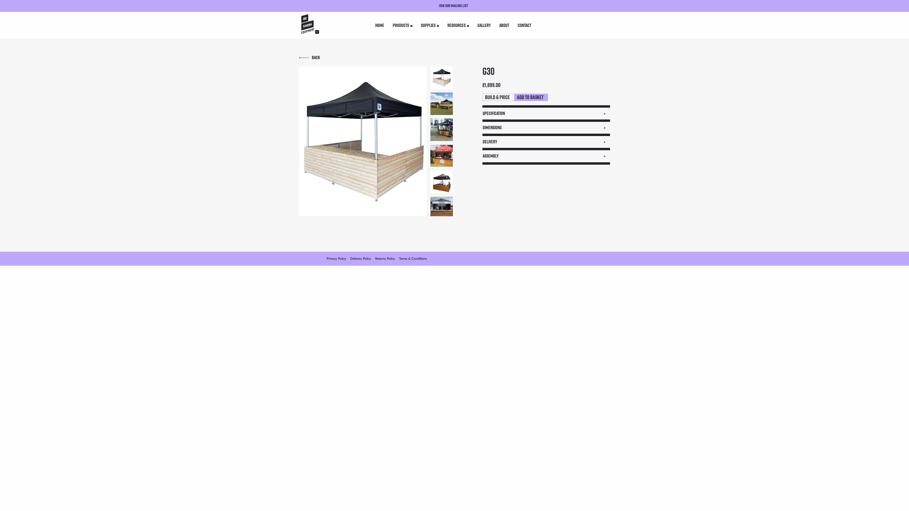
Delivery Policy (360, 259)
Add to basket (530, 97)
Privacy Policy (336, 259)
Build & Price (497, 97)
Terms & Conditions (413, 259)
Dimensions (492, 127)
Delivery (490, 141)
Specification (494, 113)
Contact (524, 25)
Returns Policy (385, 259)
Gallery (484, 25)
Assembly (491, 156)
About (504, 25)
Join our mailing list (453, 5)
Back (316, 57)
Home (379, 25)
